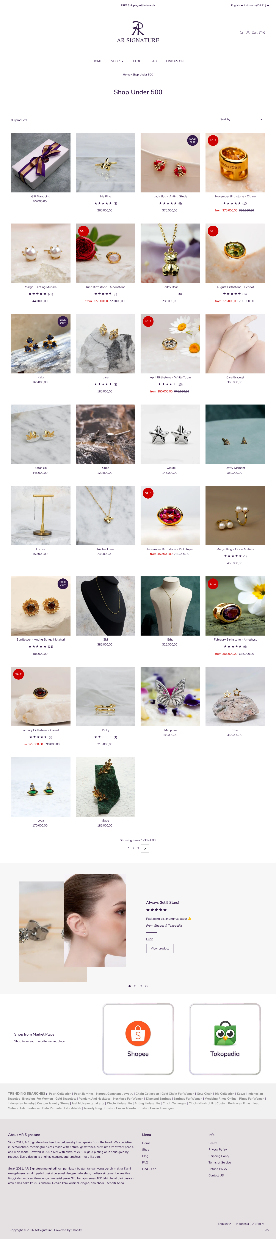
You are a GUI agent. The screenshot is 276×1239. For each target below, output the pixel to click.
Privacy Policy (218, 1150)
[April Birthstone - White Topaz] (170, 343)
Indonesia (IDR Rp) (255, 5)
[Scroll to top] (267, 1230)
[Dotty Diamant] (235, 434)
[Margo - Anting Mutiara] (41, 253)
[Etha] (170, 606)
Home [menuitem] (97, 61)
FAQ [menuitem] (154, 61)
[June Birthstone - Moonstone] (105, 253)
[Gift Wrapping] (41, 162)
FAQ (145, 1162)
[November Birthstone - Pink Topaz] (170, 515)
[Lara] (105, 343)
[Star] (235, 696)
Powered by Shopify (68, 1230)
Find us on (149, 1169)
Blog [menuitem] (137, 61)
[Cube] (105, 434)
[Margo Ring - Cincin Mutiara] (235, 515)
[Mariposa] (170, 696)
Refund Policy (218, 1169)
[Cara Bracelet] (235, 343)
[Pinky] (105, 696)
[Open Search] (241, 33)
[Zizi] (105, 606)
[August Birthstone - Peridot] (235, 253)
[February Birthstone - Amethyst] (235, 606)
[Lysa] (41, 787)
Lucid (149, 939)
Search (213, 1143)
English (236, 5)
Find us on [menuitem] (174, 61)
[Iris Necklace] (105, 515)
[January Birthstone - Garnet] (41, 696)
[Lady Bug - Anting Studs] (170, 162)
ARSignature (43, 1230)
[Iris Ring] (105, 162)
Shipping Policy (219, 1156)
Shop (116, 61)
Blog (145, 1156)
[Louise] (41, 515)
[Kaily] (41, 343)
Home (126, 75)
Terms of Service (220, 1162)
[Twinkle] (170, 434)
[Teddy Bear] (170, 253)
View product (160, 948)
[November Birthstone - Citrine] (235, 162)
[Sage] (105, 787)
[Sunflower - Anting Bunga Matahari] (41, 606)
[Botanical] (41, 434)
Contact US (216, 1175)
